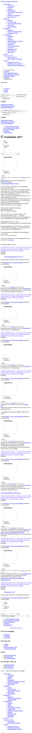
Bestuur (10, 9)
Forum (6, 54)
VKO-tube (11, 52)
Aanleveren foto (13, 33)
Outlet (10, 38)
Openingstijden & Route (15, 41)
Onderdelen (8, 35)
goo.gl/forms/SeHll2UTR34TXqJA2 (11, 493)
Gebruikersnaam (21, 94)
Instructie (11, 48)
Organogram (12, 11)
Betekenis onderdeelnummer (13, 45)
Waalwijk (10, 40)
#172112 (24, 570)
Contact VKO (12, 43)
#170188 (13, 287)
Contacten (7, 636)
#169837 (24, 177)
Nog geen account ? (14, 62)
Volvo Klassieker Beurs (15, 23)
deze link (11, 240)
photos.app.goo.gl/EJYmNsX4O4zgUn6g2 (12, 578)
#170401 (13, 365)
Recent (6, 90)
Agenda (6, 19)
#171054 (13, 441)
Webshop (10, 36)
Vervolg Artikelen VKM (14, 32)
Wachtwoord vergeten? (15, 64)
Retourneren (12, 51)
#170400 (13, 326)
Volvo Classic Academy (15, 59)
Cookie (6, 644)
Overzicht (6, 88)
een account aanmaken (7, 107)
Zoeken (6, 91)
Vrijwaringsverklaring (10, 648)
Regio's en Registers (14, 15)
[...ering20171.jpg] (10, 183)
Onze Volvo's (12, 17)
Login (6, 60)
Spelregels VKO (12, 49)
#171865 (13, 528)
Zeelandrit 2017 (5, 180)
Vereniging (7, 4)
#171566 (13, 483)
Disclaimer (7, 634)
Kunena (20, 628)
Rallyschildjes (12, 27)
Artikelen (10, 7)
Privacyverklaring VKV (10, 647)
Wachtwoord (20, 96)
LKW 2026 (11, 25)
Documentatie (8, 56)
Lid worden (11, 6)
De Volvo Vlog (12, 22)
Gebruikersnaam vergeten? (16, 65)
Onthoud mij (6, 98)
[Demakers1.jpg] (5, 580)
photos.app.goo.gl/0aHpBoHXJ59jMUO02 (12, 532)
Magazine (7, 28)
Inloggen (3, 101)
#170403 (13, 403)
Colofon (6, 645)
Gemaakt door (14, 628)
